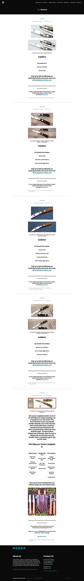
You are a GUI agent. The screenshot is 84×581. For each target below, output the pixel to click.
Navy (54, 382)
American (36, 97)
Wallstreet (52, 97)
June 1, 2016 (48, 300)
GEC (44, 97)
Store (44, 536)
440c (30, 97)
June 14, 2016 (48, 109)
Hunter (35, 539)
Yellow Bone (31, 540)
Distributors (44, 94)
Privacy (25, 569)
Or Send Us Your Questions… (50, 570)
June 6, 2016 (48, 203)
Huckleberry (31, 289)
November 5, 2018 (48, 21)
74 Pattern (42, 106)
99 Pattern (42, 18)
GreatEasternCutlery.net (42, 80)
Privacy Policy (29, 578)
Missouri (45, 539)
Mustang (51, 190)
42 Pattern (42, 392)
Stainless (40, 289)
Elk (42, 97)
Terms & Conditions (17, 569)
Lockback (39, 539)
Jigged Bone (47, 97)
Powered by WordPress (38, 578)
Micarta (51, 382)
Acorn (33, 97)
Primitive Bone (31, 191)
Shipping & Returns (32, 569)
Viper (53, 539)
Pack (48, 539)
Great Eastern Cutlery (38, 21)
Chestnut (39, 97)
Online (41, 536)
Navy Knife (31, 383)
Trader (51, 539)
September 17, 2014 (48, 395)
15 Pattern (42, 200)
